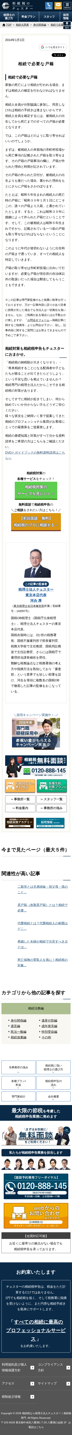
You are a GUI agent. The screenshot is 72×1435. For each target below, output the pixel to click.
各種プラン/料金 (18, 1082)
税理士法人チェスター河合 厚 (36, 595)
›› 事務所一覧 (20, 799)
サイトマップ (47, 1383)
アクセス (8, 1383)
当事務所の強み (18, 1067)
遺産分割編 (49, 1020)
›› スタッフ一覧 (52, 799)
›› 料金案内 (20, 808)
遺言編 (15, 1026)
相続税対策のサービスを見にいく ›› (36, 490)
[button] (67, 25)
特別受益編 (49, 1032)
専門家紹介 (18, 1096)
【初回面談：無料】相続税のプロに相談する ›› (36, 521)
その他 (46, 1037)
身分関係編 (18, 1020)
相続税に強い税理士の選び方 (53, 1067)
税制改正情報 (11, 1396)
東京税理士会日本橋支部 (29, 605)
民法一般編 (18, 1032)
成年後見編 (49, 1026)
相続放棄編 (18, 1037)
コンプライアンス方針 (50, 1367)
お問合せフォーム (38, 320)
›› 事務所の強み (52, 808)
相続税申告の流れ (53, 1082)
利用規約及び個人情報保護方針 (14, 1367)
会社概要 (53, 1096)
